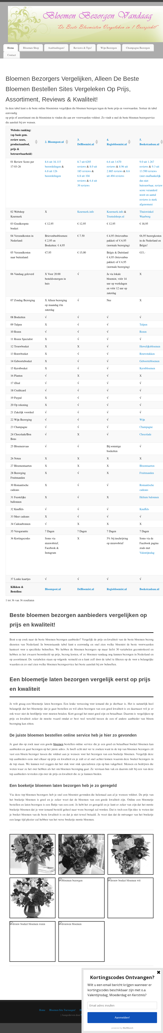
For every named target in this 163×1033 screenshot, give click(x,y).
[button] (66, 141)
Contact (11, 55)
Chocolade (145, 434)
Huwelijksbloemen (150, 346)
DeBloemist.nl (85, 589)
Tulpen (143, 324)
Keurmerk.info (85, 211)
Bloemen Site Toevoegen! (62, 1010)
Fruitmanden (147, 473)
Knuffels (144, 509)
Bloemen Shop (31, 48)
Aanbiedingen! (56, 48)
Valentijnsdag (147, 553)
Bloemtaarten (147, 466)
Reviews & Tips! (83, 48)
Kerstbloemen (147, 368)
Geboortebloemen (149, 361)
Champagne (146, 427)
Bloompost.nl (53, 589)
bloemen (58, 744)
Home (10, 48)
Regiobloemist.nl (117, 589)
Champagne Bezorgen (138, 48)
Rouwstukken (147, 354)
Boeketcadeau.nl (149, 589)
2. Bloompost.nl (54, 142)
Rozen (143, 331)
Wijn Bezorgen (109, 48)
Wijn (142, 419)
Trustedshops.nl (115, 216)
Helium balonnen (149, 497)
